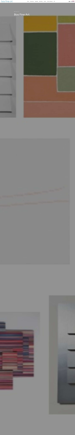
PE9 (54, 1)
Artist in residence (50, 1)
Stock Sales (41, 1)
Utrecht (45, 1)
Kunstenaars (32, 1)
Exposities (36, 1)
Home (28, 1)
